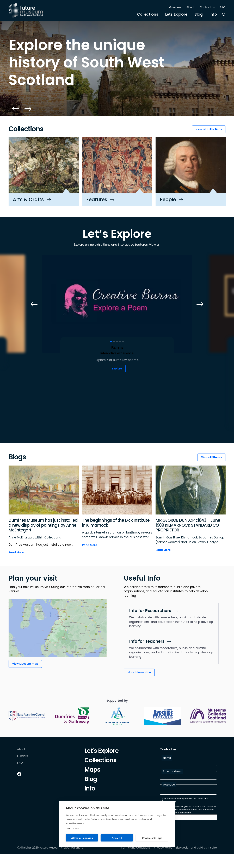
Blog (198, 14)
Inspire (212, 848)
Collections (147, 14)
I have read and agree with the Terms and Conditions (186, 800)
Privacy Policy (163, 847)
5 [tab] (123, 341)
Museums (175, 7)
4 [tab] (120, 341)
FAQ (222, 7)
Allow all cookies (82, 838)
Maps (92, 770)
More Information (139, 672)
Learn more (72, 828)
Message (169, 785)
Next (28, 108)
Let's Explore (101, 751)
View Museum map (25, 663)
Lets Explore (176, 14)
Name (167, 758)
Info (213, 14)
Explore (117, 368)
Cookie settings (152, 838)
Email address (172, 771)
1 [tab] (111, 341)
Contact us (207, 7)
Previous (15, 108)
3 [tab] (117, 341)
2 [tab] (114, 341)
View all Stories (211, 457)
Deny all (117, 838)
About (190, 7)
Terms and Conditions (135, 847)
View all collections (209, 129)
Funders (22, 756)
